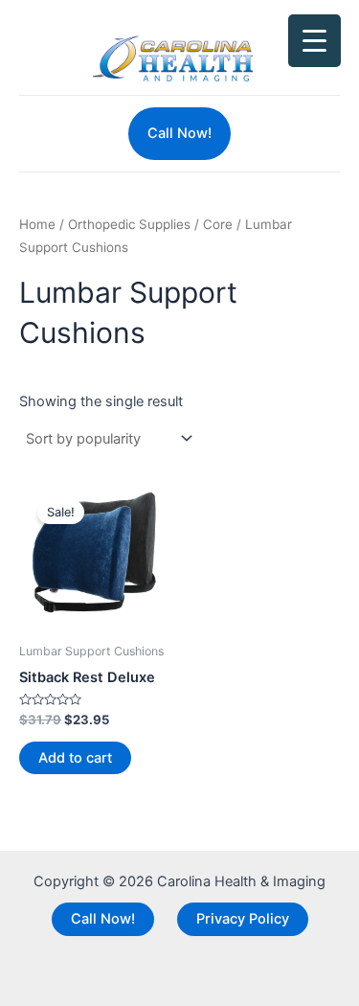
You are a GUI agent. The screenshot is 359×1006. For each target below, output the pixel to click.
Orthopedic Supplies (129, 224)
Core (218, 224)
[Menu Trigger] (314, 40)
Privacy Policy (242, 918)
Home (37, 224)
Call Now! (103, 918)
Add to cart (75, 757)
